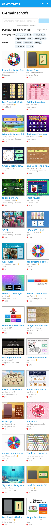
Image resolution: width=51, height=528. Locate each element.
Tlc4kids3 (33, 264)
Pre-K (30, 38)
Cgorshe (8, 136)
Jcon (7, 296)
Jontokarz (9, 488)
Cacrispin (33, 104)
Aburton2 (9, 360)
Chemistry (20, 46)
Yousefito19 (34, 200)
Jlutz (31, 488)
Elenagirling (34, 168)
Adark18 (8, 328)
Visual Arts (28, 42)
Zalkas (32, 296)
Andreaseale (35, 136)
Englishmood (10, 200)
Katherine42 (10, 392)
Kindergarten (40, 38)
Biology (38, 42)
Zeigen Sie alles (42, 29)
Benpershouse (35, 328)
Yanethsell (9, 104)
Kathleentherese (36, 72)
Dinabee (33, 392)
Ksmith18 (9, 232)
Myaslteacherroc (36, 456)
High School (20, 38)
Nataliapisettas (11, 264)
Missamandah (11, 456)
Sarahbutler (10, 168)
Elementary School (23, 35)
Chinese (30, 46)
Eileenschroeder (11, 72)
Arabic (18, 42)
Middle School (39, 35)
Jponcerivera (10, 424)
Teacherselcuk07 (36, 520)
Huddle (32, 360)
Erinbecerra (34, 232)
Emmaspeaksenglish (38, 424)
